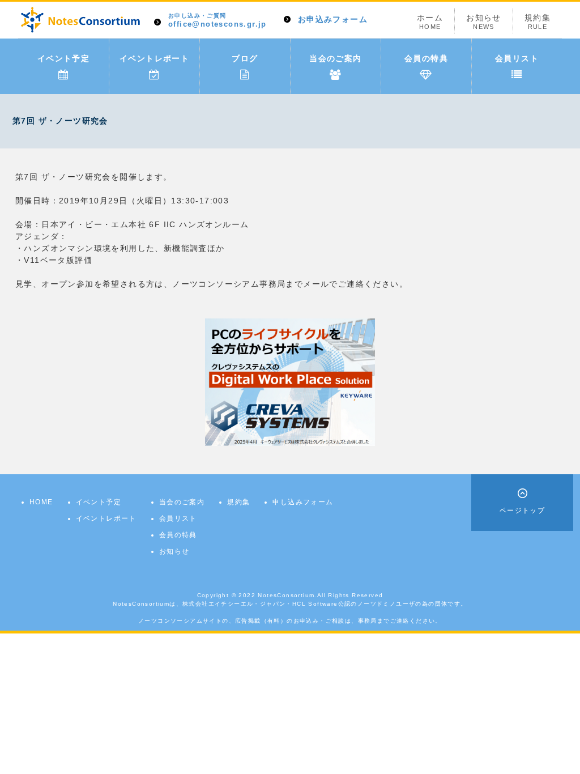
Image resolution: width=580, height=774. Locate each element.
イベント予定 (63, 58)
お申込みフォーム (333, 19)
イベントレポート (154, 58)
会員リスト (517, 58)
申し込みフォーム (302, 502)
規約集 (537, 21)
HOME (41, 502)
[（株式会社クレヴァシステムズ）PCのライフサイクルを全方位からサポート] (290, 381)
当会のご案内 (335, 58)
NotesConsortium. (287, 595)
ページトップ (522, 510)
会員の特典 (426, 58)
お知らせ (483, 21)
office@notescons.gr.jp (217, 20)
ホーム (430, 21)
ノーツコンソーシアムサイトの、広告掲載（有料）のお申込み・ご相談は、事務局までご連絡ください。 (290, 621)
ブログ (245, 58)
